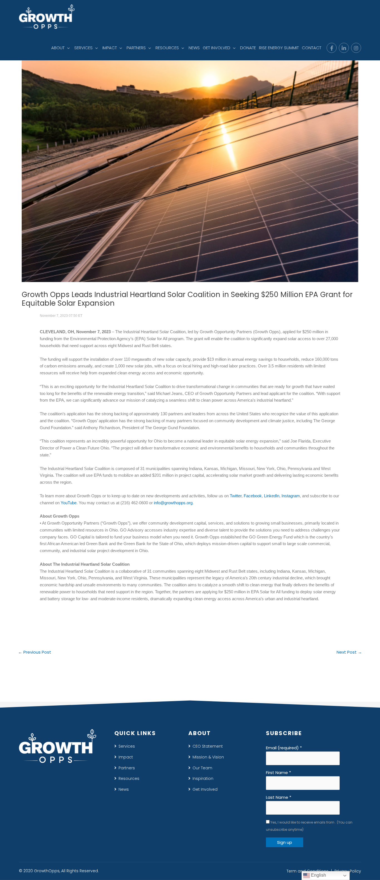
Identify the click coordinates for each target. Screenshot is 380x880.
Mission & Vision (208, 757)
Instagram (291, 495)
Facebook (253, 495)
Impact (126, 757)
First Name (278, 772)
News (124, 789)
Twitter (235, 495)
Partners (127, 768)
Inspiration (203, 778)
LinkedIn (271, 495)
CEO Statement (208, 746)
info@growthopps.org (173, 502)
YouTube (69, 502)
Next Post (349, 652)
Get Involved (205, 789)
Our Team (202, 768)
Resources (129, 778)
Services (127, 746)
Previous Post (34, 652)
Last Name (278, 797)
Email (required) (284, 748)
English (318, 875)
